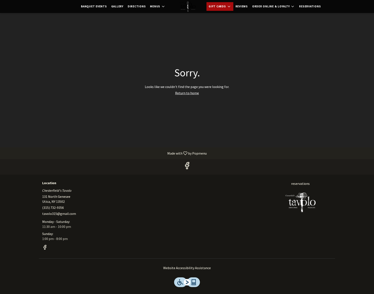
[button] (158, 6)
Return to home (187, 93)
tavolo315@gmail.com (59, 213)
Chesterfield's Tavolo (300, 202)
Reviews (241, 6)
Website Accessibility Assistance (187, 268)
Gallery (117, 6)
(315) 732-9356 (53, 207)
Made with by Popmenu (105, 153)
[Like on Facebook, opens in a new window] (187, 166)
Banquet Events (94, 6)
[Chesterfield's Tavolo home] (187, 6)
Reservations (310, 6)
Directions (137, 6)
